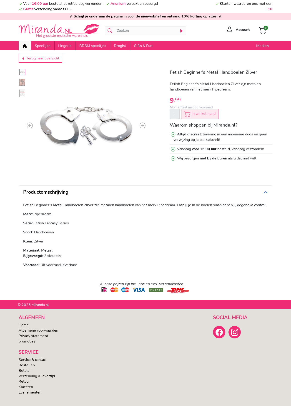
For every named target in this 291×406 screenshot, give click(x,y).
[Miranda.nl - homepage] (59, 31)
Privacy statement (33, 335)
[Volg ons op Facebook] (219, 332)
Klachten (26, 386)
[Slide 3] (22, 93)
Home (24, 325)
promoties (27, 341)
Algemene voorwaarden (38, 330)
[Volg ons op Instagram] (234, 332)
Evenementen (30, 392)
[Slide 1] (22, 72)
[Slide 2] (22, 82)
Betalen (25, 370)
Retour (24, 381)
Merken (262, 45)
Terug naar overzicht (42, 58)
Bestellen (27, 365)
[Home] (24, 45)
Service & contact (33, 359)
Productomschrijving (45, 192)
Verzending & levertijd (37, 376)
